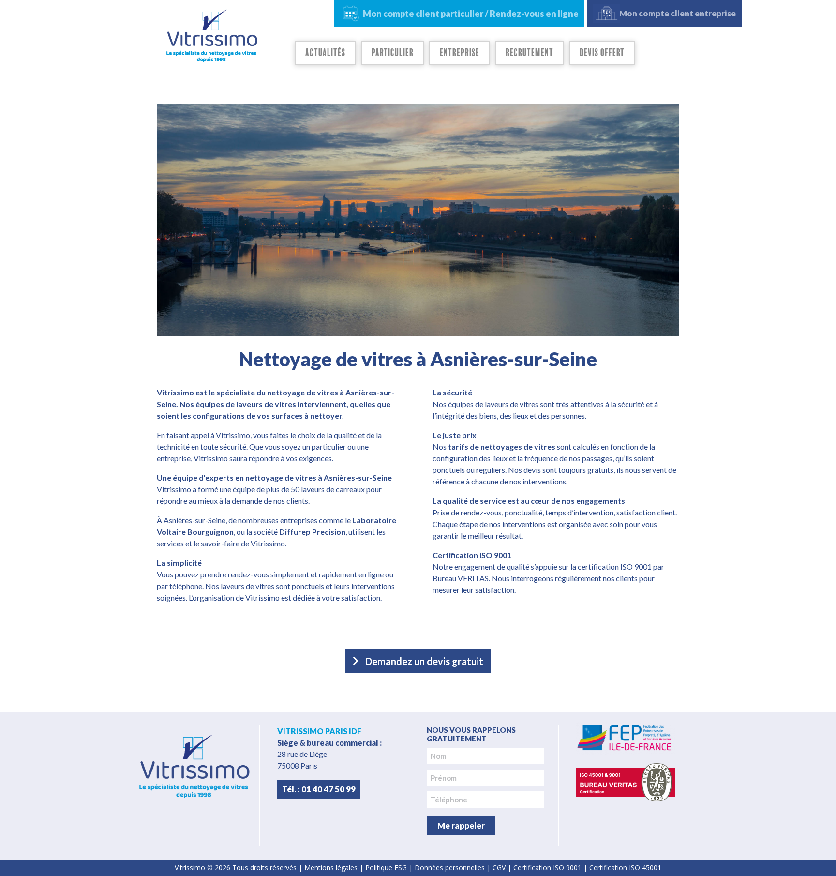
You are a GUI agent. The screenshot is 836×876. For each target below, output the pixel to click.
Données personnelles (450, 867)
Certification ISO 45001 (625, 867)
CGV (499, 867)
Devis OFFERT (602, 52)
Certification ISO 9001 (547, 867)
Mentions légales (331, 867)
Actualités (325, 52)
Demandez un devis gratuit (424, 661)
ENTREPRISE (459, 52)
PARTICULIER (393, 52)
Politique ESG (386, 867)
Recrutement (529, 52)
